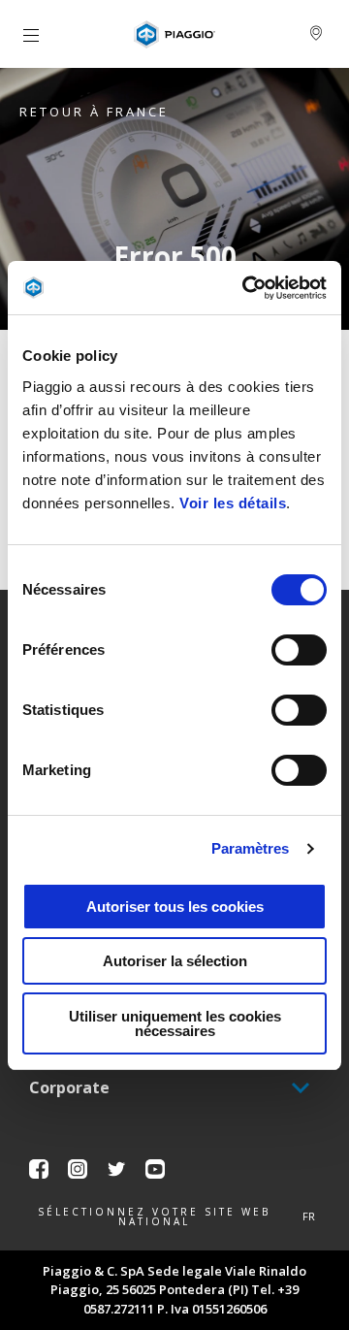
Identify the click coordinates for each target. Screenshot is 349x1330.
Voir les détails (232, 503)
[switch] (299, 649)
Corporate (69, 1087)
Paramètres (250, 848)
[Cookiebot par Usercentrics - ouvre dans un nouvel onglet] (246, 288)
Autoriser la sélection (175, 961)
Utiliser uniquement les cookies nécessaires (175, 1023)
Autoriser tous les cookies (175, 906)
